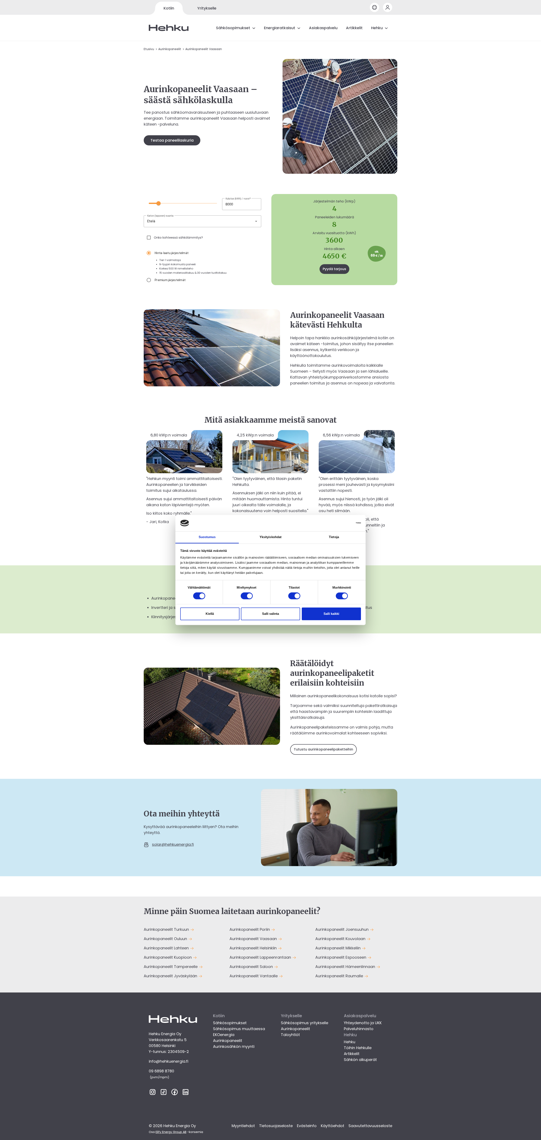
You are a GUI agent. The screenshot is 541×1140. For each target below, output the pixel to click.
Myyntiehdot (243, 1125)
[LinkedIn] (185, 1093)
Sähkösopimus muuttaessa (239, 1028)
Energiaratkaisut (279, 27)
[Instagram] (152, 1093)
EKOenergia (223, 1034)
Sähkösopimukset (233, 27)
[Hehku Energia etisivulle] (169, 28)
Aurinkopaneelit (169, 49)
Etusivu (149, 49)
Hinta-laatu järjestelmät (172, 253)
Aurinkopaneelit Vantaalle (254, 976)
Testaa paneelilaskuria (172, 140)
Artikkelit (354, 27)
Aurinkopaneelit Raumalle (339, 976)
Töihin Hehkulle (358, 1047)
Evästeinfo (307, 1125)
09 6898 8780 (161, 1071)
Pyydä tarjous (334, 269)
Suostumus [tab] (207, 537)
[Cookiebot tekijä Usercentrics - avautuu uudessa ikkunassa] (342, 523)
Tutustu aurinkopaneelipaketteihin (323, 749)
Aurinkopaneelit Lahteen (167, 948)
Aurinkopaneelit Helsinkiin (254, 948)
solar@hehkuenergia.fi (173, 844)
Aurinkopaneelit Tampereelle (171, 966)
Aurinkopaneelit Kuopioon (168, 957)
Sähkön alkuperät (360, 1059)
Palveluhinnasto (358, 1028)
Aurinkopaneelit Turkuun (167, 929)
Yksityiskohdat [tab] (270, 537)
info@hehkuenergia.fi (168, 1061)
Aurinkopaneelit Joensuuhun (342, 929)
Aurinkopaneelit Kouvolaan (340, 938)
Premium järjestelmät (170, 280)
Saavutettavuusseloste (370, 1125)
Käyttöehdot (332, 1125)
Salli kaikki (331, 613)
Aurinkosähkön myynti (233, 1046)
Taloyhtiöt (290, 1034)
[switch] (247, 596)
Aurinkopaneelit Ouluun (166, 938)
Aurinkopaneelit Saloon (252, 966)
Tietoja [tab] (334, 537)
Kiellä (210, 613)
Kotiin (169, 8)
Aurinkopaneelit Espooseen (341, 957)
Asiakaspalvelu (323, 27)
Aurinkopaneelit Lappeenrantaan (261, 957)
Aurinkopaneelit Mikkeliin (338, 948)
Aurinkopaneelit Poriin (250, 929)
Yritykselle (206, 8)
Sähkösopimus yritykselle (304, 1022)
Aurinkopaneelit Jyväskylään (171, 976)
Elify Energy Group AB (171, 1132)
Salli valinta (270, 613)
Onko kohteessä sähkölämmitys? (178, 237)
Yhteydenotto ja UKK (363, 1022)
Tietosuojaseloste (276, 1125)
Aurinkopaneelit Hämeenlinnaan (345, 966)
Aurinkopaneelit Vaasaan (254, 938)
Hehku (377, 27)
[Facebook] (174, 1093)
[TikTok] (163, 1093)
